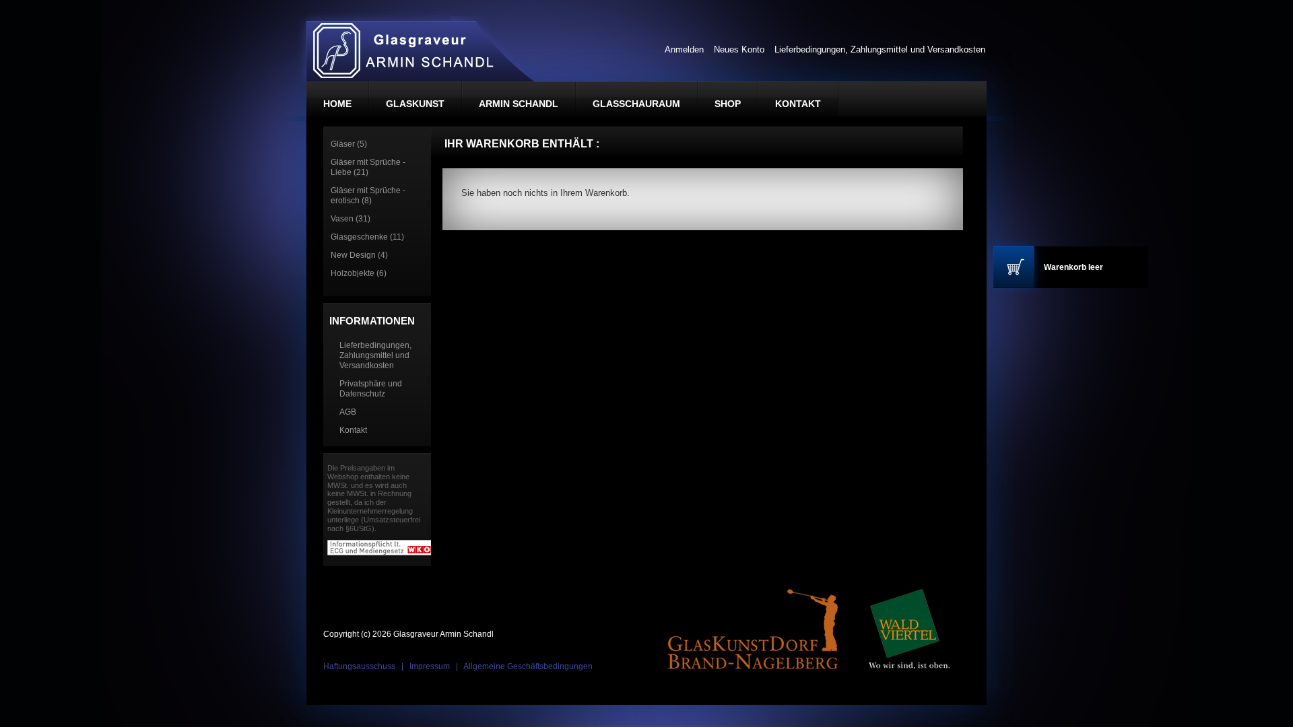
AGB (347, 412)
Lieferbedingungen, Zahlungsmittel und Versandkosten (879, 49)
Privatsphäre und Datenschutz (370, 389)
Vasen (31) (350, 218)
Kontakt (353, 430)
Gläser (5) (349, 144)
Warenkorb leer (1073, 267)
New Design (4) (359, 255)
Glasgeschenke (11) (367, 237)
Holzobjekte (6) (359, 273)
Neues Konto (739, 49)
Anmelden (684, 49)
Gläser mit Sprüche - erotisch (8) (368, 195)
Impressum (429, 666)
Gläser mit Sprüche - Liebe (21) (368, 167)
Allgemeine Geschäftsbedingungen (528, 666)
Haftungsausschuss (359, 666)
